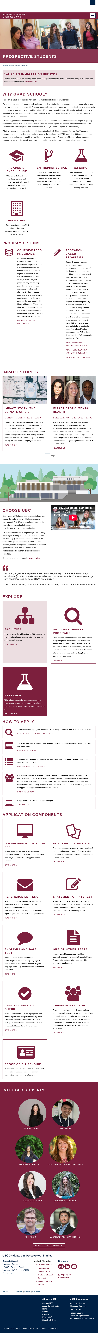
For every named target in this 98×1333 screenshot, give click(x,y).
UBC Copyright (40, 1328)
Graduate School (8, 65)
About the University (50, 1306)
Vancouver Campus (78, 1303)
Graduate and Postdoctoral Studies (49, 1256)
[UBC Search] (92, 3)
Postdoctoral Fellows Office (44, 1269)
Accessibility (53, 1328)
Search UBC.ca (49, 1320)
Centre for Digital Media (79, 1316)
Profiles (27, 1291)
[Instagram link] (61, 1266)
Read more (31, 82)
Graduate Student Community (45, 1276)
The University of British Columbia (42, 5)
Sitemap (19, 1291)
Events (45, 1312)
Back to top (8, 1291)
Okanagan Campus (78, 1306)
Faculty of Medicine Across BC (82, 1318)
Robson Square (76, 1313)
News (44, 1309)
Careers (45, 1314)
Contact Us (7, 1273)
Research (36, 1291)
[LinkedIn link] (67, 1266)
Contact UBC (47, 1303)
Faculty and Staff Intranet (45, 1282)
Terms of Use (27, 1328)
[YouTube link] (74, 1266)
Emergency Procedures (11, 1328)
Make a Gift (47, 1317)
